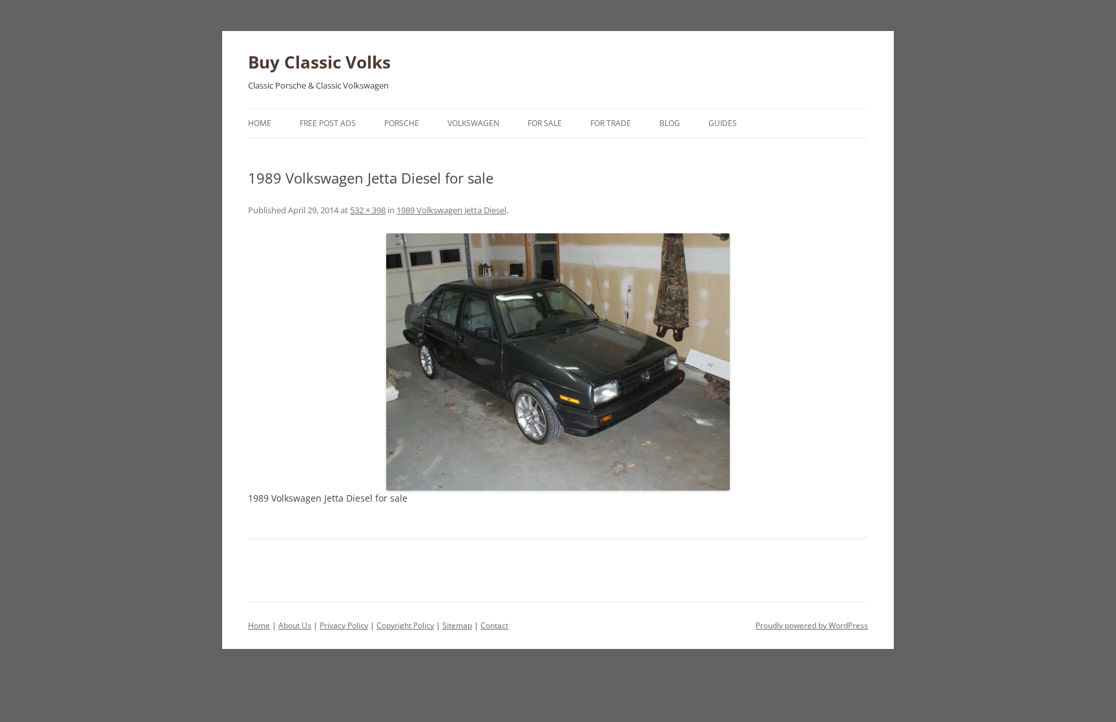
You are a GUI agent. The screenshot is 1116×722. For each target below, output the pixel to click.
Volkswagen (473, 123)
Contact (494, 625)
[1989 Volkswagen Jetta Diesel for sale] (558, 362)
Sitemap (457, 625)
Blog (669, 123)
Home (259, 123)
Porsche (401, 123)
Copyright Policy (405, 625)
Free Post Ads (328, 123)
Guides (722, 123)
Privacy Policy (344, 625)
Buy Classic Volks (319, 62)
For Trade (610, 123)
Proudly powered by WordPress (812, 625)
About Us (294, 625)
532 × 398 (368, 210)
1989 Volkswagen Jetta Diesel (451, 210)
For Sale (545, 123)
